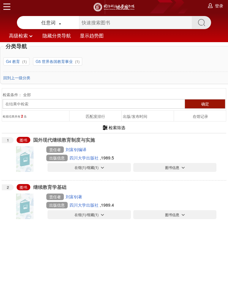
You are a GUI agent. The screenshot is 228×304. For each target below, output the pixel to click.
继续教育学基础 (49, 186)
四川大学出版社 (84, 158)
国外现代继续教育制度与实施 (64, 139)
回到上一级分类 (16, 77)
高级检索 (18, 35)
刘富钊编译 (76, 149)
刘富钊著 (74, 197)
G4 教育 (13, 61)
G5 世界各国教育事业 (55, 61)
